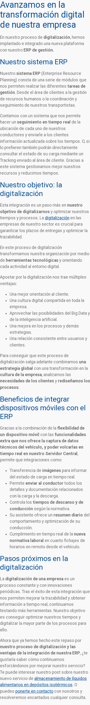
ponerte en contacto (34, 691)
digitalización (57, 217)
